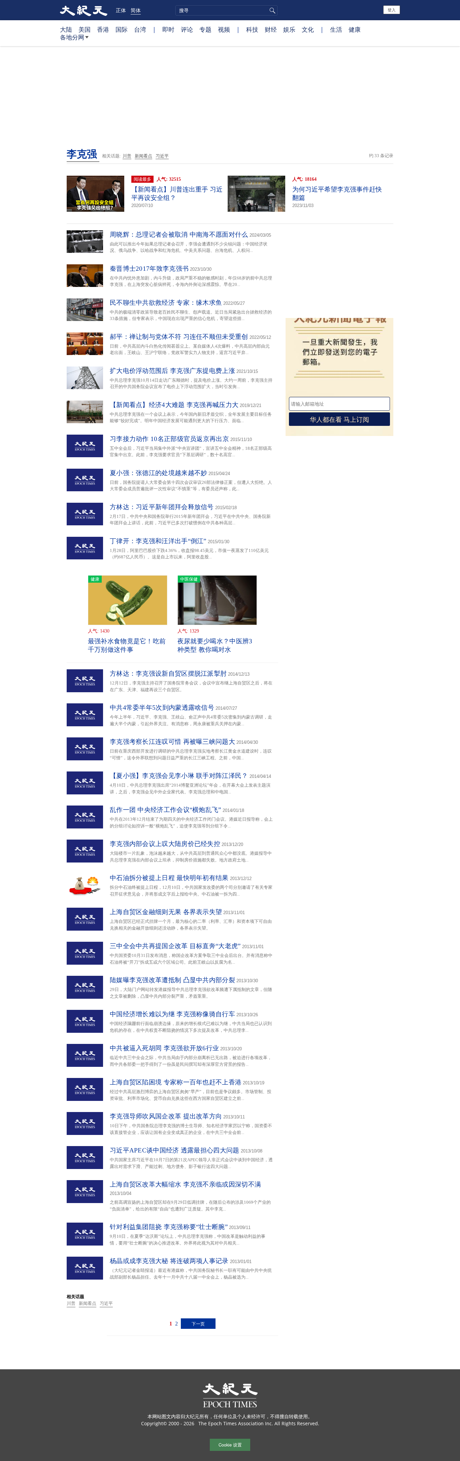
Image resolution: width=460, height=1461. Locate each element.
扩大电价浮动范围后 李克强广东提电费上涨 (172, 370)
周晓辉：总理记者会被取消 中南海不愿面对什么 (179, 234)
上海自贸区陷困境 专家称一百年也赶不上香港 (175, 1082)
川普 (127, 155)
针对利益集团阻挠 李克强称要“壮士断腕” (169, 1226)
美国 (84, 29)
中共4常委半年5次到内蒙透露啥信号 (162, 707)
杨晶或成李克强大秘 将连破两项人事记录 (169, 1260)
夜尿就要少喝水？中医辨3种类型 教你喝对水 (215, 645)
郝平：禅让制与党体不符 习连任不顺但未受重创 (179, 336)
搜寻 (271, 10)
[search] (226, 10)
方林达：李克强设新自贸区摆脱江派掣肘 (168, 673)
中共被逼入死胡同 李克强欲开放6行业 (164, 1048)
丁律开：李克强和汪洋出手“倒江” (158, 541)
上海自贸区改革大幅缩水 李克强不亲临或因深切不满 (185, 1184)
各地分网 (72, 37)
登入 (392, 9)
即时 (168, 29)
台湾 (140, 29)
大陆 (66, 29)
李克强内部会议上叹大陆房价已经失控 (165, 843)
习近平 (162, 155)
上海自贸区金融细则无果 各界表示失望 (166, 911)
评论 (187, 29)
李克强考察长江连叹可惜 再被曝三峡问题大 (172, 741)
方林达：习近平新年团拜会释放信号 (162, 506)
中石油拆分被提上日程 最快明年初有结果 (169, 877)
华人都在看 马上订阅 (339, 418)
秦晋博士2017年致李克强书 (149, 268)
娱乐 (289, 29)
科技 (252, 29)
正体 (121, 10)
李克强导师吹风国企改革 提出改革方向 (166, 1116)
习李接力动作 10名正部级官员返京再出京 (169, 438)
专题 (205, 29)
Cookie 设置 (230, 1444)
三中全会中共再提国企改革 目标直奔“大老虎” (175, 945)
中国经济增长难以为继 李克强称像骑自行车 (172, 1014)
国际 (122, 29)
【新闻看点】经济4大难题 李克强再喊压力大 (174, 404)
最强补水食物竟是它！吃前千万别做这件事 (127, 645)
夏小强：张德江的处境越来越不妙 (158, 472)
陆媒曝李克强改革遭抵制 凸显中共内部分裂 (172, 980)
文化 (308, 29)
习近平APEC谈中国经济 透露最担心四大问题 (174, 1150)
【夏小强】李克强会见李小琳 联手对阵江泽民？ (179, 775)
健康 (355, 29)
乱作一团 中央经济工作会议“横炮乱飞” (165, 809)
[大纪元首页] (83, 10)
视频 (224, 29)
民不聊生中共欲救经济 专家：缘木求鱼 (166, 302)
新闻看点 (143, 155)
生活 (336, 29)
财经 (271, 29)
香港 (103, 29)
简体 (136, 10)
